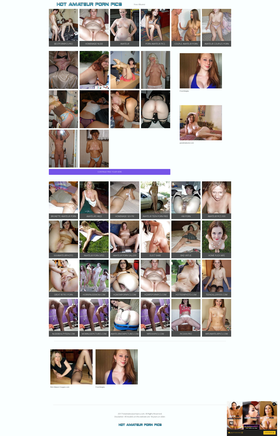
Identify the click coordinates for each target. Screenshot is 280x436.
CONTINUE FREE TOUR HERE (110, 171)
